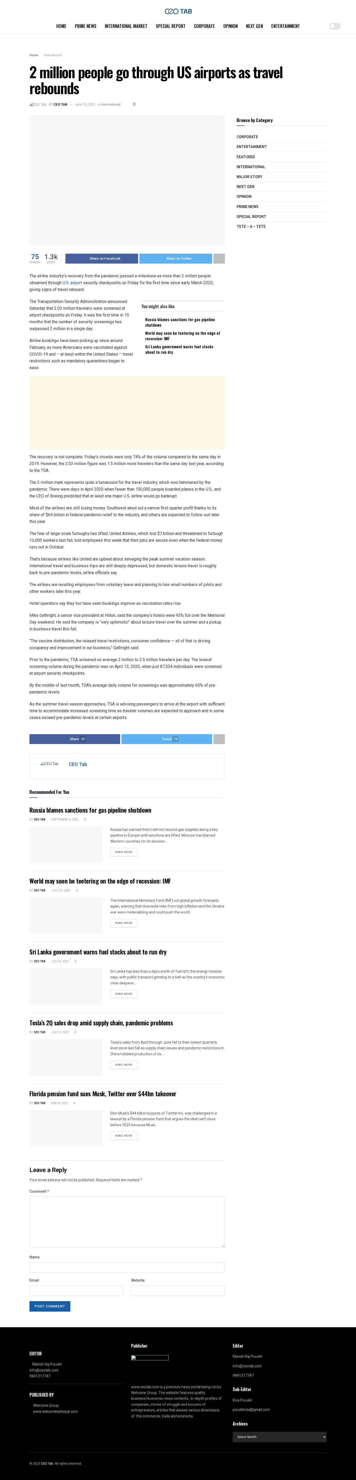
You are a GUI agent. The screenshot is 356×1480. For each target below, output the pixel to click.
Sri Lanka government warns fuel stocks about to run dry (179, 349)
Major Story (249, 177)
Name (34, 1257)
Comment (39, 1191)
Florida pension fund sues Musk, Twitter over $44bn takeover (102, 1093)
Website (138, 1280)
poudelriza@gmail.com (251, 1409)
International (53, 55)
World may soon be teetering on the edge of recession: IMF (182, 335)
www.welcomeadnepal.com (55, 1411)
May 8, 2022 (59, 1103)
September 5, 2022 (64, 819)
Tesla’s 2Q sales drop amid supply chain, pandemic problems (101, 1022)
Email (34, 1280)
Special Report (171, 26)
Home (61, 26)
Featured (246, 157)
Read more (124, 852)
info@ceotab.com (43, 1370)
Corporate (204, 26)
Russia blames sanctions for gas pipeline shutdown (180, 322)
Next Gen (254, 26)
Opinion (230, 26)
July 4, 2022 (60, 961)
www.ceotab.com (145, 1387)
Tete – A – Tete (251, 226)
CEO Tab (60, 104)
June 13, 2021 (85, 104)
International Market (126, 26)
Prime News (85, 26)
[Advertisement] (127, 412)
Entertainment (285, 26)
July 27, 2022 (60, 890)
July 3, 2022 (60, 1032)
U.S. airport (73, 282)
